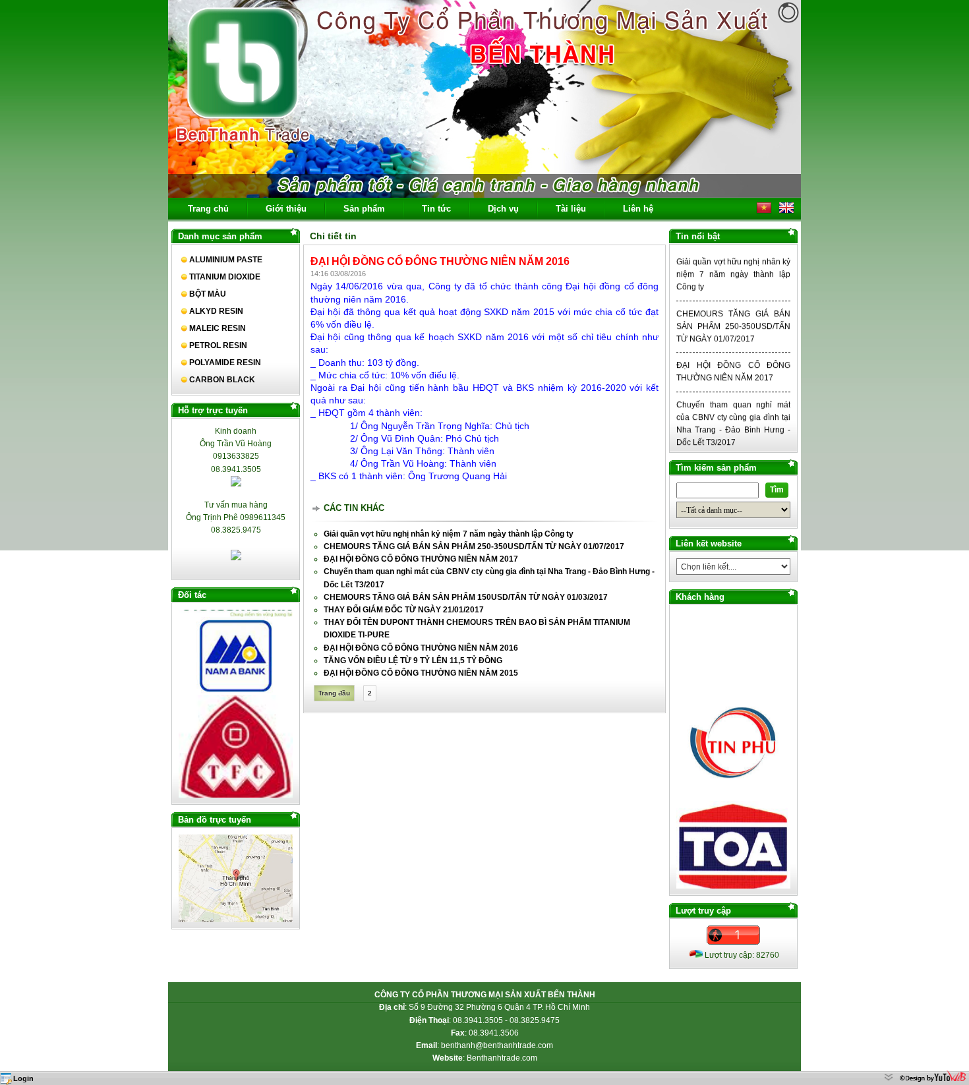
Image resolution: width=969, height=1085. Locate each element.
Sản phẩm (364, 209)
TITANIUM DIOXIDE (224, 276)
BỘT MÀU (207, 294)
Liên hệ (638, 209)
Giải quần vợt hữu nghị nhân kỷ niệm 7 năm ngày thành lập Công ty (733, 254)
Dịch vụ (503, 209)
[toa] (733, 873)
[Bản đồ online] (236, 919)
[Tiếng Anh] (786, 213)
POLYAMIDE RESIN (225, 362)
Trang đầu (334, 693)
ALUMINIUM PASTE (225, 259)
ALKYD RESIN (216, 311)
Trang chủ (208, 209)
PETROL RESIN (218, 345)
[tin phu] (733, 773)
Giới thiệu (286, 209)
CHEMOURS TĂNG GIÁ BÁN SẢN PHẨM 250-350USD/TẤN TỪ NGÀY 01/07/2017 (733, 306)
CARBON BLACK (222, 379)
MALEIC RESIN (217, 328)
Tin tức (436, 209)
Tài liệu (571, 209)
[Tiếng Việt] (764, 213)
